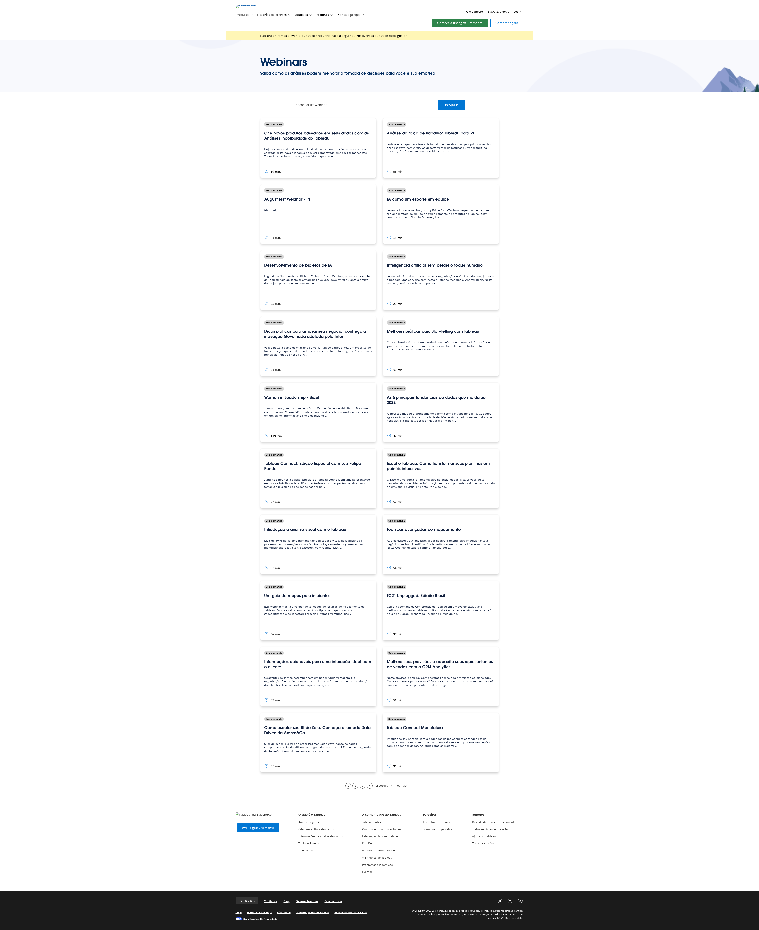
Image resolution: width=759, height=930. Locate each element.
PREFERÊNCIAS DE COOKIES (350, 912)
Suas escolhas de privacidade (260, 919)
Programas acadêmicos (377, 865)
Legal (239, 912)
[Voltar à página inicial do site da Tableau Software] (252, 4)
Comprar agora (506, 23)
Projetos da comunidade (378, 850)
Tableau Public (372, 822)
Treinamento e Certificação (490, 829)
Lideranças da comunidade (380, 836)
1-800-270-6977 (499, 11)
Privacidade (283, 912)
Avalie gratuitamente (258, 828)
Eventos (367, 872)
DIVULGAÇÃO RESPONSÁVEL (312, 912)
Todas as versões (483, 843)
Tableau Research (310, 843)
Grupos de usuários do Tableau (382, 829)
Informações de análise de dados (320, 836)
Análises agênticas (310, 822)
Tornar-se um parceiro (437, 829)
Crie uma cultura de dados (315, 829)
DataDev (367, 843)
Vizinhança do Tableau (377, 857)
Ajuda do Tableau (484, 836)
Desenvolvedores (307, 901)
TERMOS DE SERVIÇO (259, 912)
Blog (287, 901)
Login (517, 11)
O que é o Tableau (312, 815)
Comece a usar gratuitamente (459, 23)
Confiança (270, 901)
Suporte (478, 815)
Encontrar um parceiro (438, 822)
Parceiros (430, 815)
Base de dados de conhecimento (494, 822)
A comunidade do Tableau (381, 815)
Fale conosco (474, 11)
